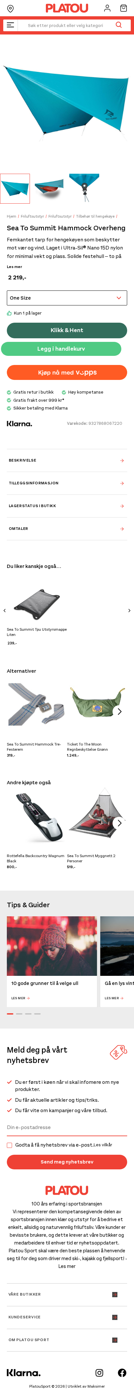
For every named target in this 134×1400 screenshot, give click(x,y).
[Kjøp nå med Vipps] (67, 372)
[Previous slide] (5, 611)
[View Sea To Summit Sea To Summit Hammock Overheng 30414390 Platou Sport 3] (84, 189)
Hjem (11, 216)
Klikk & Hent (67, 330)
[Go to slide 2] (19, 1014)
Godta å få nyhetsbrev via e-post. (63, 1145)
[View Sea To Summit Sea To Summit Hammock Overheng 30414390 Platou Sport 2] (50, 189)
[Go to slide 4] (37, 1014)
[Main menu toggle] (10, 25)
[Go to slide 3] (28, 1014)
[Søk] (118, 25)
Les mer (14, 266)
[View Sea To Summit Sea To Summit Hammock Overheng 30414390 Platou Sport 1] (15, 189)
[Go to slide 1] (10, 1014)
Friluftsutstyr (32, 216)
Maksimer (96, 1386)
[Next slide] (129, 611)
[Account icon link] (107, 8)
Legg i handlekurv (61, 349)
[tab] (67, 460)
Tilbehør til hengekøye (95, 216)
